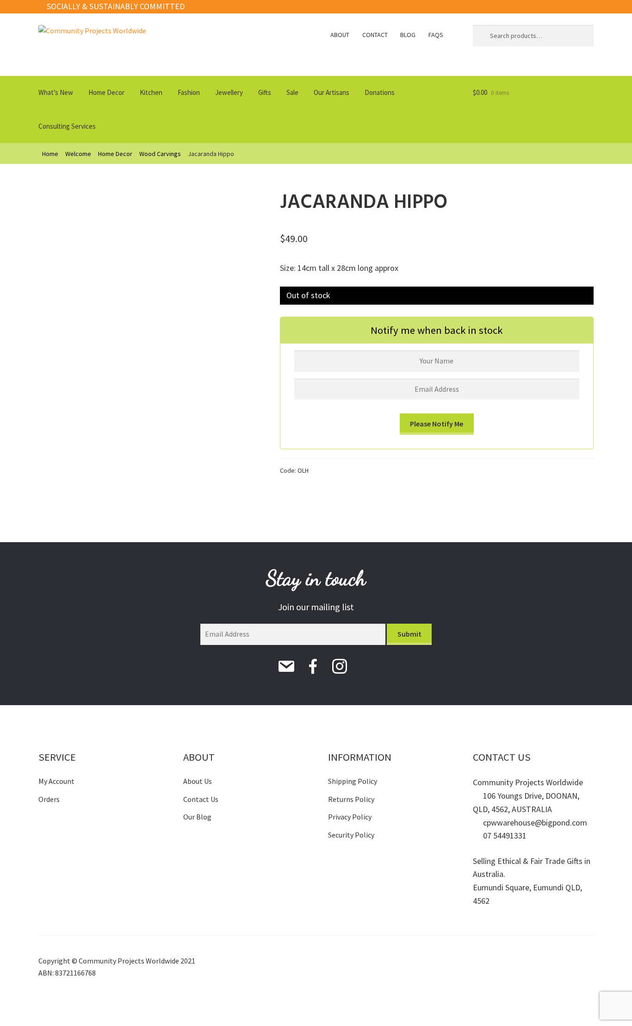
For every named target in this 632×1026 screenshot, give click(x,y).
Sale (292, 92)
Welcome (78, 154)
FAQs (435, 35)
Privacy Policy (350, 816)
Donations (380, 92)
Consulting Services (67, 126)
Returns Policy (351, 799)
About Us (197, 781)
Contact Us (200, 799)
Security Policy (351, 834)
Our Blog (197, 816)
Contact (375, 35)
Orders (49, 799)
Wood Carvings (160, 154)
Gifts (264, 92)
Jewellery (229, 92)
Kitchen (151, 92)
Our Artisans (331, 92)
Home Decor (106, 92)
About (339, 35)
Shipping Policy (352, 781)
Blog (407, 35)
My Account (56, 781)
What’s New (55, 92)
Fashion (189, 92)
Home (50, 154)
